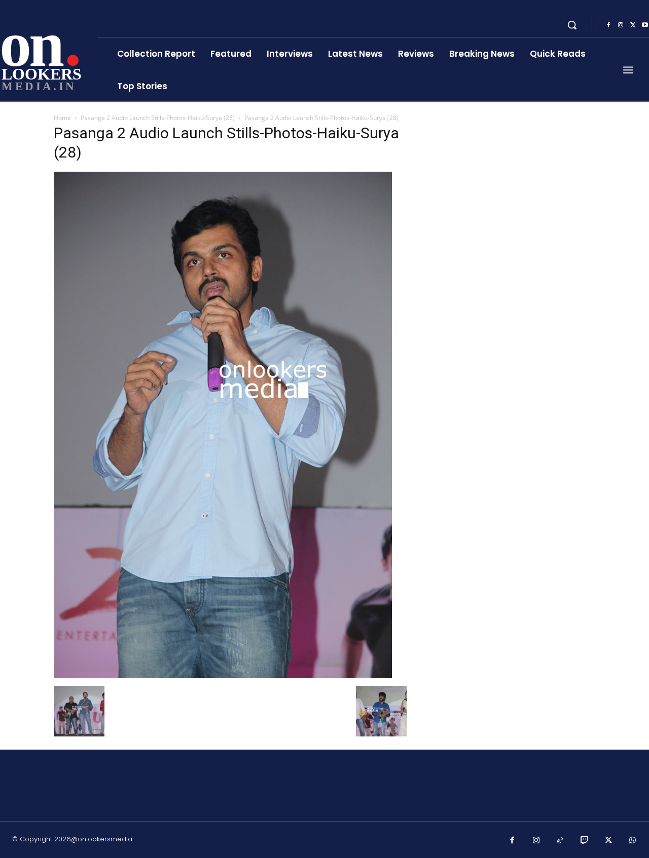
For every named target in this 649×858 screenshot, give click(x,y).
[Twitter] (633, 25)
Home (62, 117)
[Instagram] (621, 25)
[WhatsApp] (632, 840)
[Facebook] (608, 25)
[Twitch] (584, 840)
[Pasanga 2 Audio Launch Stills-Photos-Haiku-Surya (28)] (223, 675)
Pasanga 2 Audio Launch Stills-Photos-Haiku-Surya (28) (158, 117)
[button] (572, 25)
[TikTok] (560, 840)
